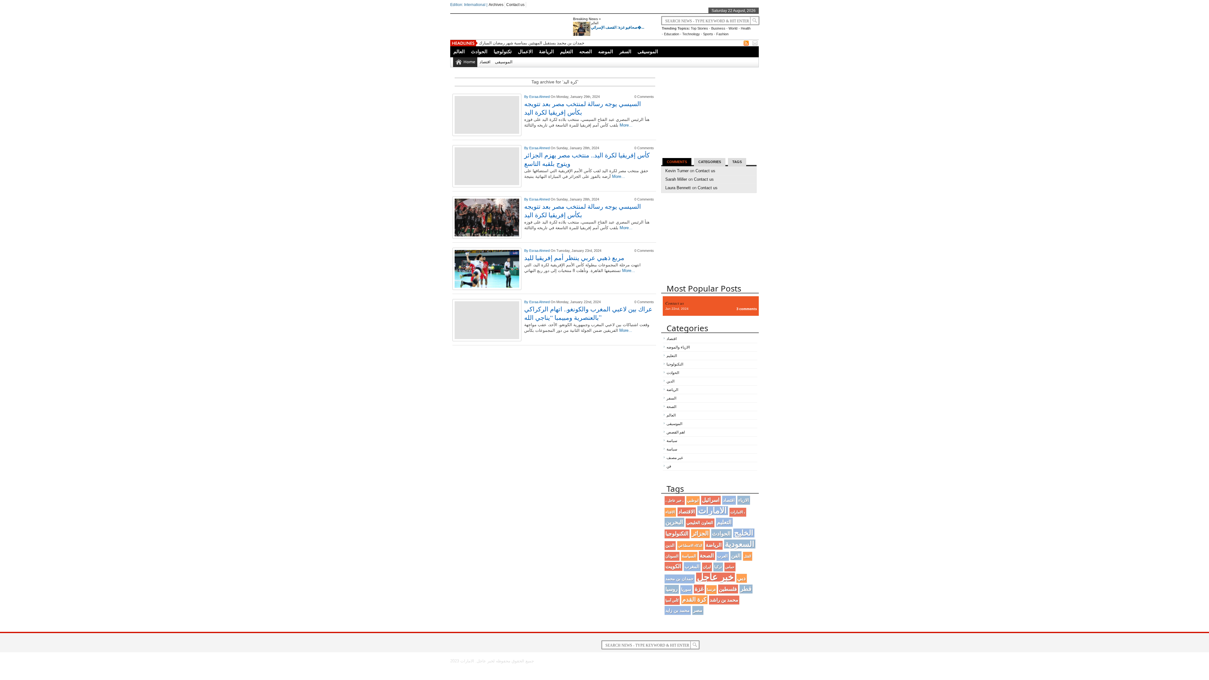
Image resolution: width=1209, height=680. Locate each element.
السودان (672, 556)
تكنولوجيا (503, 51)
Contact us (515, 5)
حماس (730, 567)
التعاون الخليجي (700, 522)
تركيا (718, 567)
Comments (677, 162)
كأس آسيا (672, 600)
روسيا (672, 589)
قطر (746, 589)
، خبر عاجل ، (675, 500)
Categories (709, 162)
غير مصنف (675, 458)
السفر (625, 51)
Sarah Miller (676, 179)
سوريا (686, 589)
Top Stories (699, 28)
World (733, 28)
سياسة (672, 441)
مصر (697, 610)
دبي (741, 578)
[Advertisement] (555, 393)
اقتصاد (485, 62)
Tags (737, 162)
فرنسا (711, 590)
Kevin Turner (677, 170)
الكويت (673, 566)
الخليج (743, 533)
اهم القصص (676, 432)
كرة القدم (694, 599)
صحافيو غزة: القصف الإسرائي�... (617, 27)
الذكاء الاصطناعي (690, 545)
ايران (707, 567)
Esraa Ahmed (540, 97)
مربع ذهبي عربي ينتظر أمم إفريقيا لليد (574, 257)
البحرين (674, 522)
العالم (595, 23)
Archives (496, 5)
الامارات (712, 510)
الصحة (671, 407)
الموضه (605, 51)
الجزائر (700, 533)
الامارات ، (737, 512)
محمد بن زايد (678, 610)
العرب (723, 556)
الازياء (743, 500)
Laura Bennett (678, 187)
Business (718, 28)
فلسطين (728, 589)
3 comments (746, 309)
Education (671, 34)
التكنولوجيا (675, 364)
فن (669, 466)
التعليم (566, 51)
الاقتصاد (686, 511)
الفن (736, 555)
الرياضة (546, 51)
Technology (691, 34)
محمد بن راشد (724, 600)
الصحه (585, 51)
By (526, 97)
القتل (747, 556)
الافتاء (670, 512)
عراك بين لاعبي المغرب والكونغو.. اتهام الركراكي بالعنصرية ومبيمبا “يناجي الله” (588, 313)
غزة (699, 589)
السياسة (689, 556)
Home (469, 62)
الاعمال (525, 51)
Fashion (722, 34)
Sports (708, 34)
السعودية (739, 544)
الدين (670, 381)
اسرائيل (711, 500)
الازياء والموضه (678, 347)
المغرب (692, 566)
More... (626, 125)
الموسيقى (648, 51)
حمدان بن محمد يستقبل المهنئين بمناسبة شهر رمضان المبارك (531, 43)
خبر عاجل (715, 577)
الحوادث (479, 51)
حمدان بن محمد (680, 578)
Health (746, 28)
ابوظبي (693, 500)
